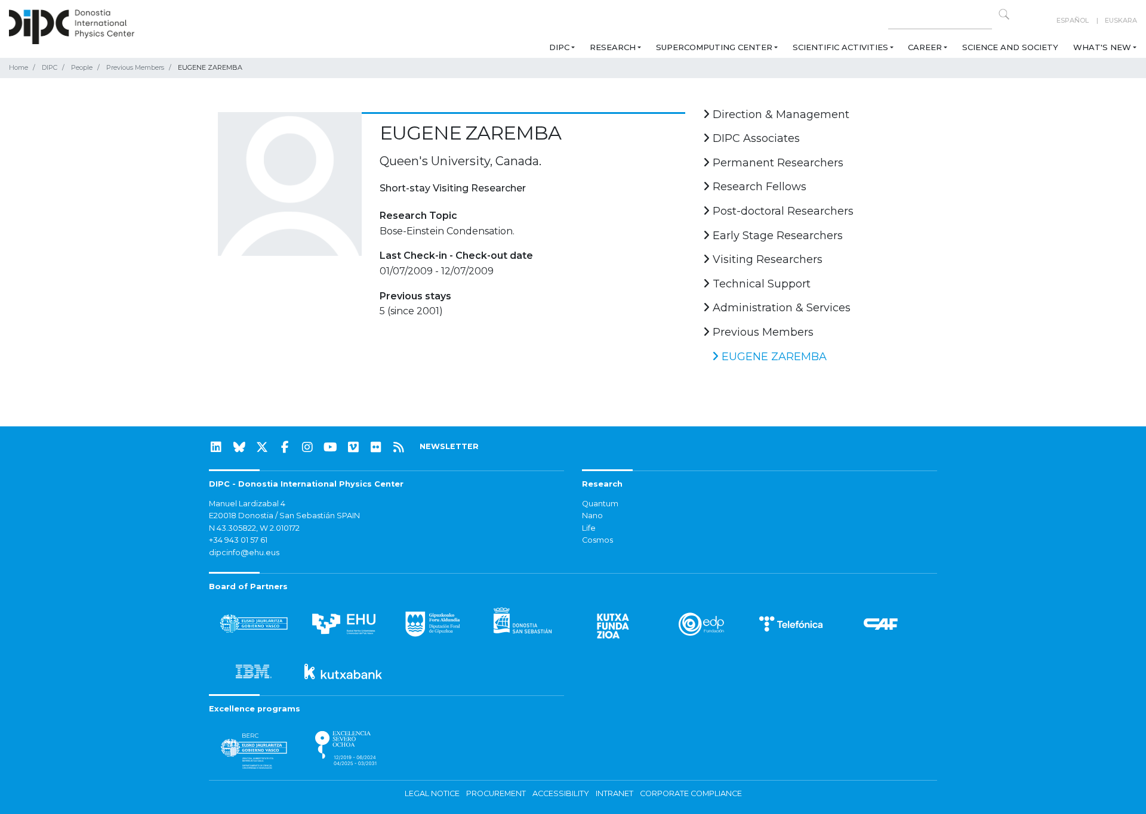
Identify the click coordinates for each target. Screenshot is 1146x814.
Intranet (614, 793)
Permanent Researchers (776, 162)
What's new (1102, 47)
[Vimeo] (353, 447)
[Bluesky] (239, 447)
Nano (592, 515)
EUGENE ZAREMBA (773, 356)
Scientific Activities (840, 47)
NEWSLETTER (449, 446)
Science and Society (1010, 47)
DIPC (559, 47)
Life (589, 528)
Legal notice (432, 793)
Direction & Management (779, 114)
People (82, 67)
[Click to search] (1003, 14)
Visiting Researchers (766, 259)
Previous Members (135, 67)
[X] (262, 447)
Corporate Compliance (691, 793)
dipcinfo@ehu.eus (244, 552)
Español (1072, 20)
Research (613, 47)
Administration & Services (780, 307)
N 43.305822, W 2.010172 (254, 528)
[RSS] (399, 447)
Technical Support (760, 283)
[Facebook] (285, 447)
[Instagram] (307, 447)
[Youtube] (331, 447)
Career (925, 47)
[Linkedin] (216, 447)
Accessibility (560, 793)
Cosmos (597, 540)
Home (18, 67)
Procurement (496, 793)
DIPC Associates (755, 138)
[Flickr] (376, 447)
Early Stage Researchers (776, 235)
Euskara (1121, 20)
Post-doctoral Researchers (782, 211)
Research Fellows (758, 186)
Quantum (600, 503)
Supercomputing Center (714, 47)
